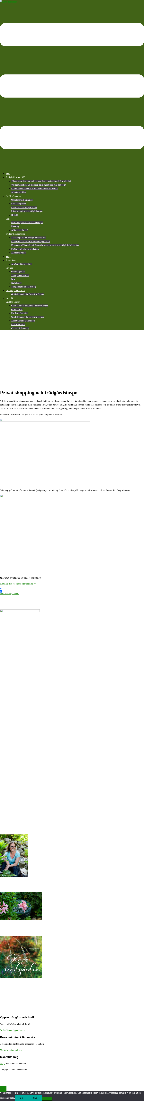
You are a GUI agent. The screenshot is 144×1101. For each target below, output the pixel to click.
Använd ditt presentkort (21, 264)
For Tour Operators (19, 313)
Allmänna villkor (18, 192)
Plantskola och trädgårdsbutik (24, 207)
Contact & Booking (20, 328)
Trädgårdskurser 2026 (15, 177)
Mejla (2, 1063)
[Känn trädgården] (8, 2)
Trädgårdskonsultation (15, 234)
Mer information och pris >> (12, 1050)
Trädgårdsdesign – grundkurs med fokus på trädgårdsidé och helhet (41, 181)
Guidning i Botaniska (15, 290)
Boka (8, 219)
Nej (35, 1098)
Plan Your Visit (18, 324)
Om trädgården (18, 271)
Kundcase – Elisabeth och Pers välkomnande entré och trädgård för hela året (45, 245)
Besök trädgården (13, 196)
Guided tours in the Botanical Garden (27, 294)
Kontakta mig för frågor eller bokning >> (18, 584)
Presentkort (11, 260)
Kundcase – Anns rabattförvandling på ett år (30, 241)
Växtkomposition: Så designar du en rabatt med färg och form (38, 185)
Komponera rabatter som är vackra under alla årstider (34, 188)
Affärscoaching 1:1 (19, 230)
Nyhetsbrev (16, 283)
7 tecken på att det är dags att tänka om (28, 237)
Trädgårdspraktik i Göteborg (23, 287)
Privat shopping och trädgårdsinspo (26, 211)
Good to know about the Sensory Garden (29, 305)
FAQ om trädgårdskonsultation (25, 249)
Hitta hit (14, 215)
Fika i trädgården (18, 203)
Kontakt (9, 298)
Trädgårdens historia (20, 275)
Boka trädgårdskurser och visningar (27, 222)
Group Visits (16, 309)
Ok (21, 1098)
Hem (8, 173)
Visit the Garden (13, 302)
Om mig (9, 268)
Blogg (8, 256)
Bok (13, 279)
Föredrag (15, 226)
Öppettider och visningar (22, 200)
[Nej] (47, 1099)
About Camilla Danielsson (23, 321)
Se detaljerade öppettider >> (12, 1030)
